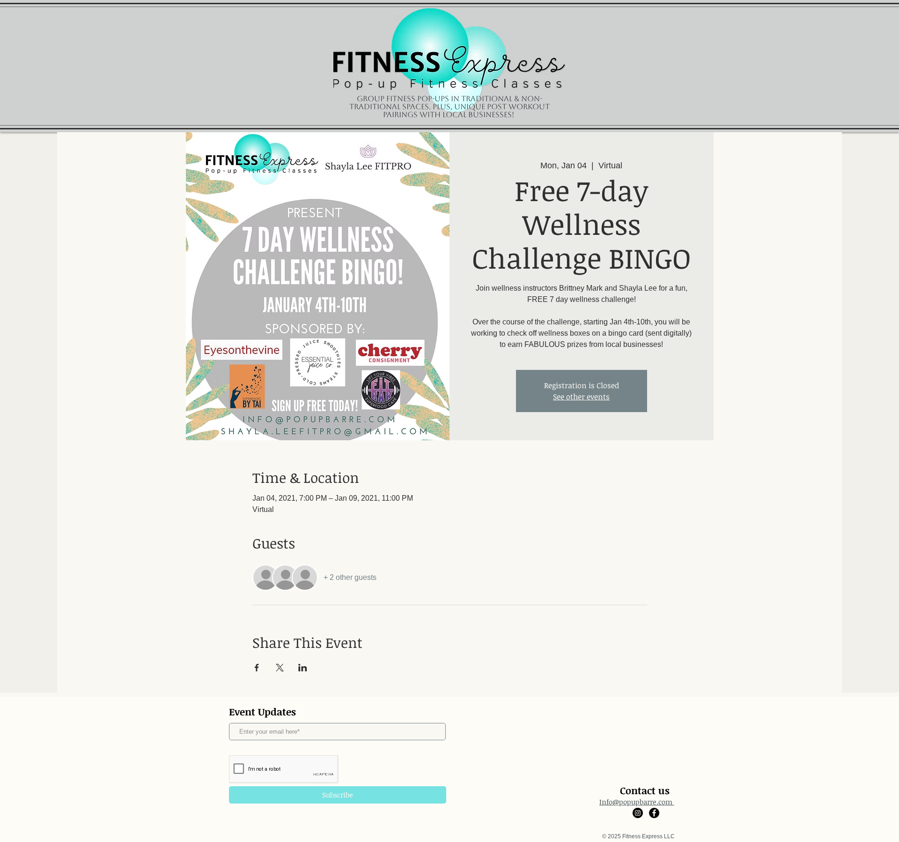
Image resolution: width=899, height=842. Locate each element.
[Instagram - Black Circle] (638, 813)
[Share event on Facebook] (256, 667)
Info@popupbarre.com (636, 801)
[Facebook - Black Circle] (654, 813)
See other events (581, 396)
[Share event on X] (279, 667)
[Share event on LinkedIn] (302, 667)
